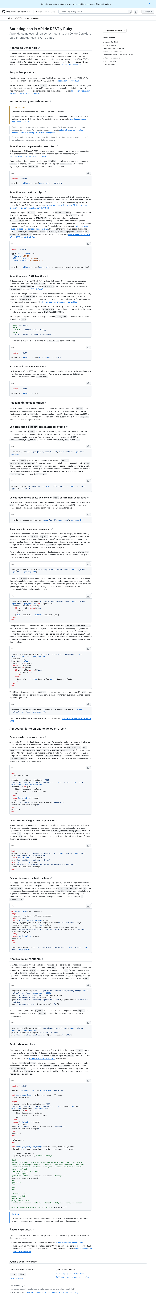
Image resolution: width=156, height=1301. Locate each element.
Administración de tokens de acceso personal (29, 156)
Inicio (10, 18)
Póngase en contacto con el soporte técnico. (74, 1277)
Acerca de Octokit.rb (23, 47)
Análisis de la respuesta (25, 959)
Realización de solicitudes (26, 402)
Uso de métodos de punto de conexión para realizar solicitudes (47, 497)
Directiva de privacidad (16, 1278)
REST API (18, 18)
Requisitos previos (21, 72)
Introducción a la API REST (67, 81)
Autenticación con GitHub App (26, 192)
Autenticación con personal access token (32, 146)
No (23, 1274)
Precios (54, 1292)
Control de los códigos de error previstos (32, 820)
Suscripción (147, 12)
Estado (47, 1292)
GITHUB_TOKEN (37, 289)
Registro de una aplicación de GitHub (63, 205)
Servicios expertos (66, 1292)
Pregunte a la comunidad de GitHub (71, 1274)
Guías (26, 18)
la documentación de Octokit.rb (69, 1243)
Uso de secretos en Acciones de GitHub (59, 302)
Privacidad (39, 1292)
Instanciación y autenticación (29, 101)
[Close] (149, 3)
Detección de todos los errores (26, 737)
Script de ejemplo (21, 1044)
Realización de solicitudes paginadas (29, 529)
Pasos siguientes (20, 1229)
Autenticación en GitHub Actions (27, 276)
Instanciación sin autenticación (26, 366)
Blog (76, 1292)
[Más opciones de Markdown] (125, 30)
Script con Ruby (37, 18)
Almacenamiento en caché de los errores (36, 728)
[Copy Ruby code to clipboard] (88, 173)
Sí (14, 1274)
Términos (29, 1292)
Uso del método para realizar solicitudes (37, 426)
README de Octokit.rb (71, 64)
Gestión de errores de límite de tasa (29, 878)
